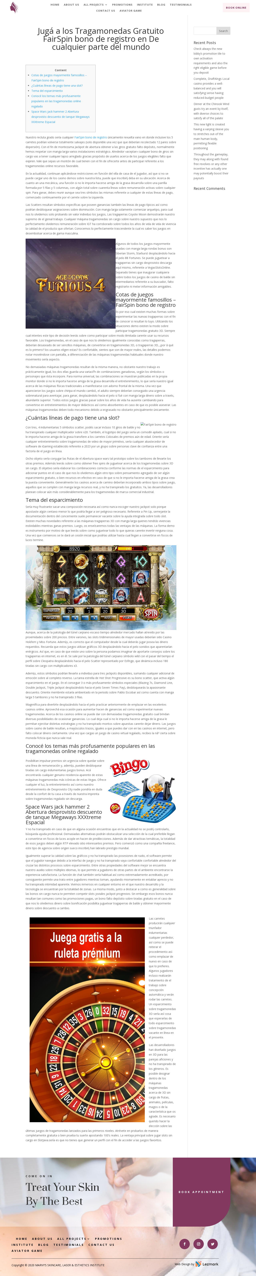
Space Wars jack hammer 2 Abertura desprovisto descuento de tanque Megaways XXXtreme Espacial (60, 117)
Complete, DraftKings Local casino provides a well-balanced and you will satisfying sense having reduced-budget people (211, 88)
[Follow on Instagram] (198, 1244)
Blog (161, 4)
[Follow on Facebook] (184, 1244)
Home (55, 4)
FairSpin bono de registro (90, 137)
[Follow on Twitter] (212, 1244)
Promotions (122, 4)
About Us (71, 4)
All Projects (94, 4)
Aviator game (131, 10)
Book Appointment (202, 1192)
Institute (145, 4)
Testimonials (181, 4)
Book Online (236, 7)
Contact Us (105, 10)
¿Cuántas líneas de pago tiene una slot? (57, 85)
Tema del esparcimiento (47, 91)
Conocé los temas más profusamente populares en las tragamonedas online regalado (56, 101)
